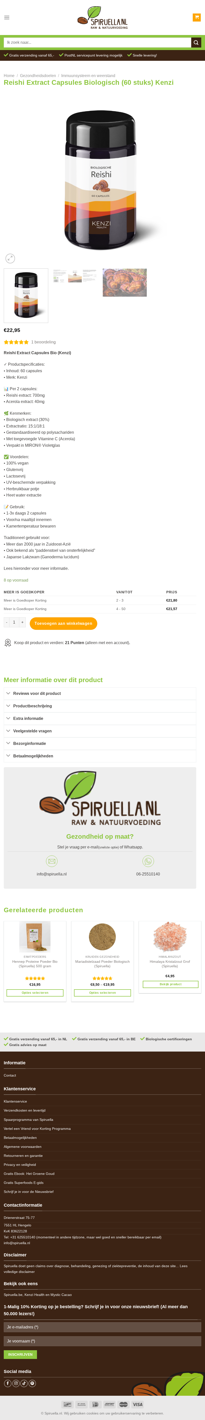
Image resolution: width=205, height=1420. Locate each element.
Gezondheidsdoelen (38, 76)
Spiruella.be (13, 1295)
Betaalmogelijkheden (20, 1138)
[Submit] (196, 42)
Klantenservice (15, 1101)
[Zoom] (10, 258)
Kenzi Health (34, 1295)
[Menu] (7, 17)
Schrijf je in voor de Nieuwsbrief (29, 1192)
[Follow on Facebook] (8, 1383)
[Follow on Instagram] (16, 1383)
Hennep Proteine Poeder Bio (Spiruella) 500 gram (35, 964)
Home (9, 76)
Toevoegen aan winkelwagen (63, 623)
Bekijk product (171, 984)
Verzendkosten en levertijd (25, 1110)
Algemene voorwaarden (23, 1147)
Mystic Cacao (61, 1295)
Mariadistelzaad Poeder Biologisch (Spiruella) (102, 964)
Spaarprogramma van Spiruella (28, 1120)
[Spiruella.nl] (103, 17)
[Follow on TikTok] (24, 1383)
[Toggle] (8, 693)
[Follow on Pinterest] (32, 1383)
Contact (10, 1075)
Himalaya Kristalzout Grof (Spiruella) (170, 964)
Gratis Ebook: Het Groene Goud (29, 1174)
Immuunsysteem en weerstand (88, 76)
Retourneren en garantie (23, 1156)
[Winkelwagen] (197, 18)
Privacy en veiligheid (20, 1165)
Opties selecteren (35, 992)
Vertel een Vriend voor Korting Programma (37, 1129)
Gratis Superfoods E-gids (24, 1183)
